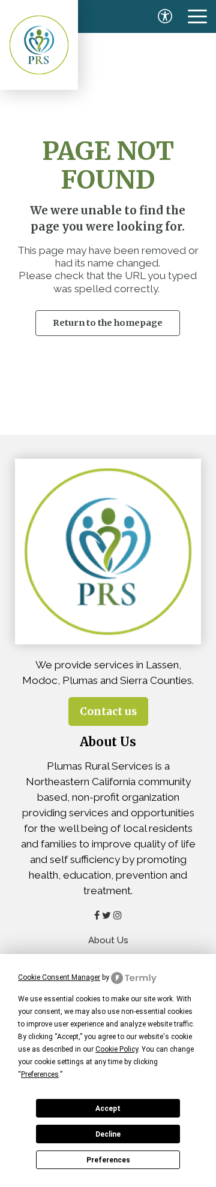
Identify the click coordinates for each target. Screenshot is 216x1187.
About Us (108, 940)
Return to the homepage (108, 322)
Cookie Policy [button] (116, 1049)
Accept (108, 1108)
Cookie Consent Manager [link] (59, 977)
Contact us (108, 711)
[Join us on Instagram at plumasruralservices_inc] (117, 915)
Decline (108, 1134)
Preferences (108, 1160)
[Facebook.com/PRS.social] (97, 915)
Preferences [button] (40, 1074)
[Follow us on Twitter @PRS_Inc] (106, 915)
